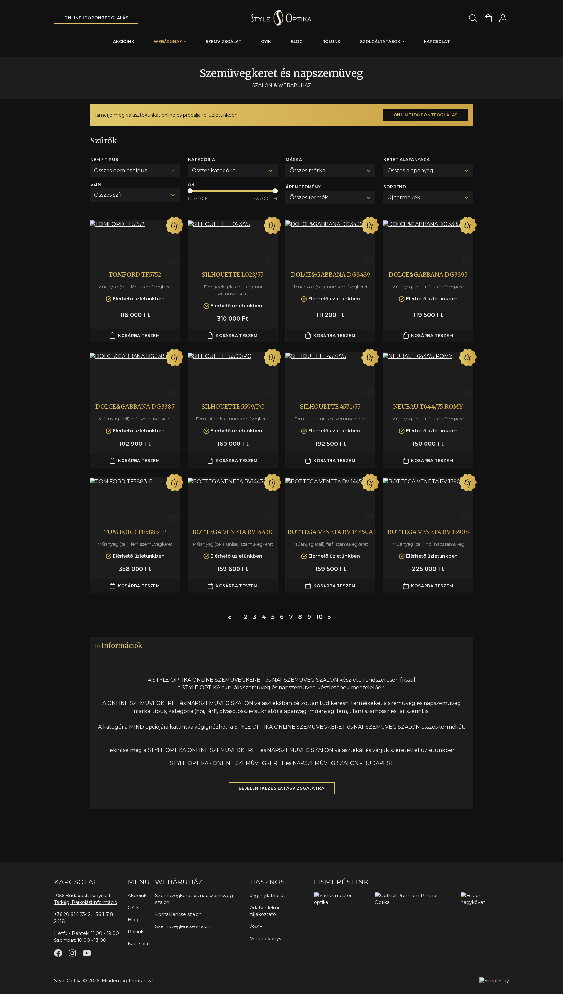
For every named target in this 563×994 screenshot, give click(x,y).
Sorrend (394, 186)
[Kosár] (488, 18)
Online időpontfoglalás (96, 17)
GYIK (266, 41)
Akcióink (123, 41)
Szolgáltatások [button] (380, 41)
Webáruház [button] (168, 41)
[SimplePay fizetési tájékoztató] (494, 980)
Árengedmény (303, 186)
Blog (297, 41)
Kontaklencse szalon (178, 914)
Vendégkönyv (266, 938)
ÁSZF (256, 926)
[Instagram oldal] (72, 953)
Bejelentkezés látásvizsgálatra (282, 788)
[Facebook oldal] (58, 953)
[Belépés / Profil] (502, 18)
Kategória (201, 159)
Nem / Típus (104, 159)
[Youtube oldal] (86, 953)
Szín (95, 184)
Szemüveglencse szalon (182, 926)
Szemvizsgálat (223, 41)
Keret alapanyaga (406, 159)
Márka (294, 159)
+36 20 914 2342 (72, 914)
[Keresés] (473, 18)
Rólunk (331, 41)
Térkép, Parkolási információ (85, 902)
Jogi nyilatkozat (267, 895)
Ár (191, 184)
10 (319, 617)
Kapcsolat (437, 41)
